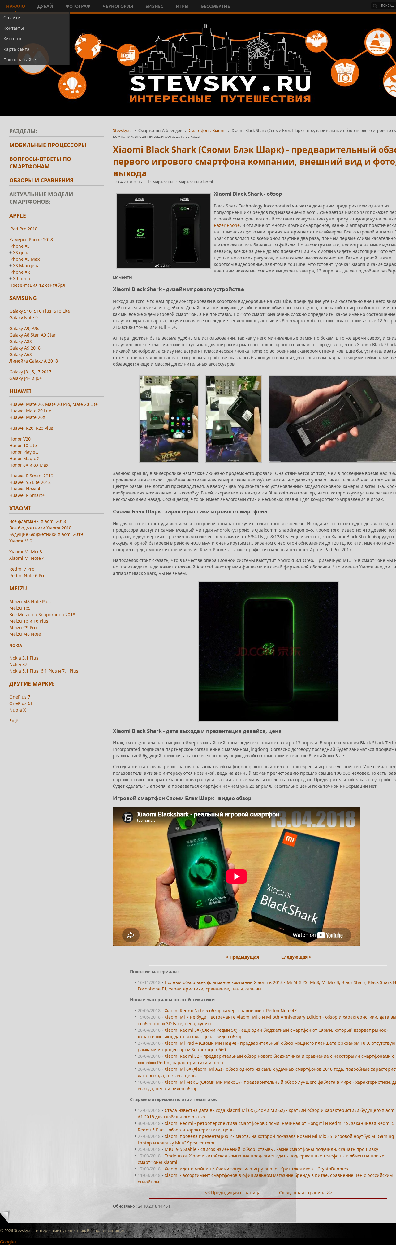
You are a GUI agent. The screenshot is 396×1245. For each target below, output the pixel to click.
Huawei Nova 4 (24, 489)
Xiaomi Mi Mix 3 (25, 552)
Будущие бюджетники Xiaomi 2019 (46, 534)
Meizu (18, 588)
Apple (17, 215)
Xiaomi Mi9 (20, 541)
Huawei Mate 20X (27, 417)
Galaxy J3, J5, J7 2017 (30, 372)
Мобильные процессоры (47, 145)
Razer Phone (227, 225)
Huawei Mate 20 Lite (30, 411)
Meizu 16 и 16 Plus (28, 621)
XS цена (21, 252)
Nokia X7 (18, 664)
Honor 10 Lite (23, 445)
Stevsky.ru (122, 130)
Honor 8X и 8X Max (28, 465)
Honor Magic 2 (24, 458)
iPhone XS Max (24, 259)
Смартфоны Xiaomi (207, 130)
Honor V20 (20, 439)
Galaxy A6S (20, 354)
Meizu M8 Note (25, 634)
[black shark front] (169, 464)
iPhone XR (19, 272)
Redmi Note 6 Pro (27, 575)
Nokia (15, 645)
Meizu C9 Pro (23, 627)
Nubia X (17, 710)
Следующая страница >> (305, 1192)
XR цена (21, 278)
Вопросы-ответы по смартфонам (40, 162)
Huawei (20, 391)
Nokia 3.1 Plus (23, 658)
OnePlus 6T (21, 703)
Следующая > (296, 957)
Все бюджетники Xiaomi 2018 (40, 528)
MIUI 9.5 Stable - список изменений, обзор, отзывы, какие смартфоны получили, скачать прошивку (271, 1149)
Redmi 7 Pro (21, 569)
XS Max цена (26, 265)
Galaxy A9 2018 (25, 348)
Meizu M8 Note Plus (30, 601)
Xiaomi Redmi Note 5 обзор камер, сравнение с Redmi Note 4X (231, 1010)
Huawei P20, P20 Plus (31, 428)
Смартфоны (162, 182)
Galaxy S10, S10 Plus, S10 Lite (39, 311)
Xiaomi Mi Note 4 (27, 558)
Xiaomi (20, 508)
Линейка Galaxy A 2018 (33, 361)
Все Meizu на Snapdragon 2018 (42, 614)
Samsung (23, 298)
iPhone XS (19, 246)
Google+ (8, 1242)
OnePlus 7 (19, 697)
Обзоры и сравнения (41, 180)
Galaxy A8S (20, 341)
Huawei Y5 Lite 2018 (30, 482)
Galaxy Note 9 (23, 317)
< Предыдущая (242, 957)
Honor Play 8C (23, 452)
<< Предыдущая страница (232, 1192)
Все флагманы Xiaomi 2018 (37, 521)
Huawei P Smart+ (27, 495)
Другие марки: (31, 683)
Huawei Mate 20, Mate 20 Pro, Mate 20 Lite (53, 404)
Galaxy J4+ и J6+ (25, 378)
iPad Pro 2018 (23, 229)
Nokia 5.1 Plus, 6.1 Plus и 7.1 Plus (43, 671)
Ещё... (15, 721)
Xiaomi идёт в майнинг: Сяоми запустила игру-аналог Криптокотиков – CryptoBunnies (256, 1169)
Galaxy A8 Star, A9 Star (32, 335)
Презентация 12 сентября (37, 285)
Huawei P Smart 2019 (31, 476)
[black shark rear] (233, 464)
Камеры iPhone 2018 (31, 239)
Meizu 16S (20, 608)
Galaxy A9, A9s (24, 328)
